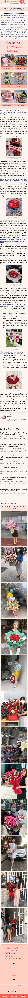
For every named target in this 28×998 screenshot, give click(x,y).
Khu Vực (6, 3)
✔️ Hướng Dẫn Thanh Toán (10, 952)
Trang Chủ (1, 3)
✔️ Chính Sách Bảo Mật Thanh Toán (12, 953)
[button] (19, 1)
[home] (11, 1)
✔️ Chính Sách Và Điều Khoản (10, 956)
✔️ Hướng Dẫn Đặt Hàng (9, 955)
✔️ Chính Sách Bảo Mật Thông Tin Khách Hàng (14, 958)
